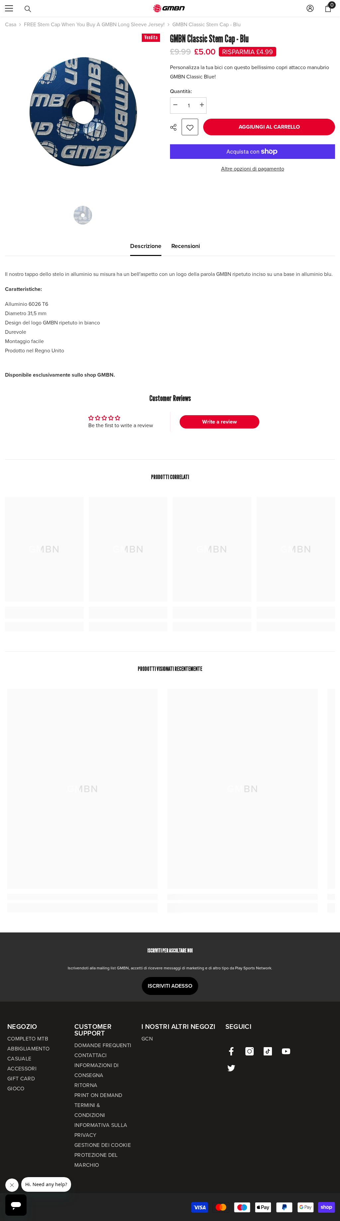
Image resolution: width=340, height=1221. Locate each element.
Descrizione (145, 246)
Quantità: (181, 91)
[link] (44, 613)
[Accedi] (310, 8)
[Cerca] (28, 9)
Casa (10, 24)
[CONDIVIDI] (176, 127)
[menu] (9, 8)
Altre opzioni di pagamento (252, 169)
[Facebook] (231, 1051)
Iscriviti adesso (170, 986)
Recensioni (185, 246)
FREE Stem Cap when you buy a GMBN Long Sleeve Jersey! (94, 24)
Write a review (219, 422)
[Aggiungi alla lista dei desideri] (190, 127)
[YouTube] (286, 1051)
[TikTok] (268, 1051)
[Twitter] (231, 1068)
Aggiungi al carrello (269, 127)
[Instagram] (249, 1051)
